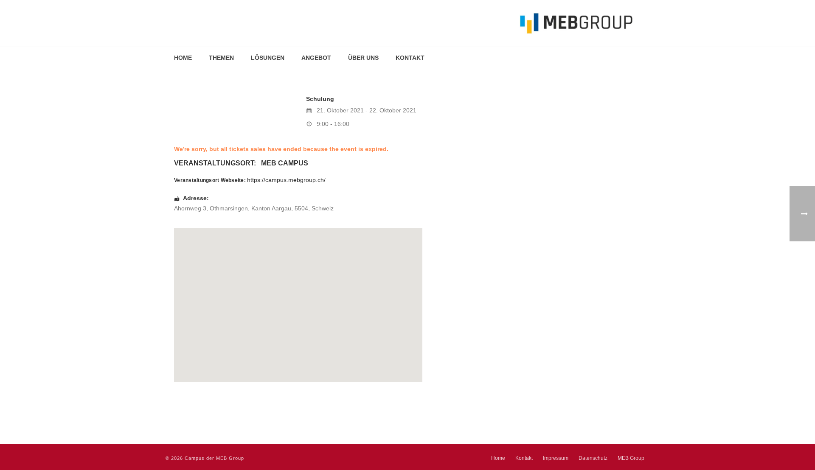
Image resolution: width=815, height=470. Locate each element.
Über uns (363, 57)
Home (183, 57)
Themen (221, 57)
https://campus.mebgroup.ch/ (286, 179)
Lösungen (267, 57)
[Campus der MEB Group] (399, 23)
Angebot (316, 57)
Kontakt (410, 57)
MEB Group (631, 458)
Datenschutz (593, 458)
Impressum (555, 458)
